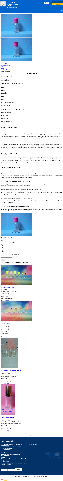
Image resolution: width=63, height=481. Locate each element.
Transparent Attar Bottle (7, 417)
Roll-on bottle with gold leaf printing (11, 370)
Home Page (4, 10)
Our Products (24, 10)
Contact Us (32, 10)
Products (4, 68)
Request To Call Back (5, 65)
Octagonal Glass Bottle (7, 287)
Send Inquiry (58, 4)
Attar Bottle (4, 69)
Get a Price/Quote (5, 79)
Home (3, 66)
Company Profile (13, 10)
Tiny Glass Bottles (6, 323)
